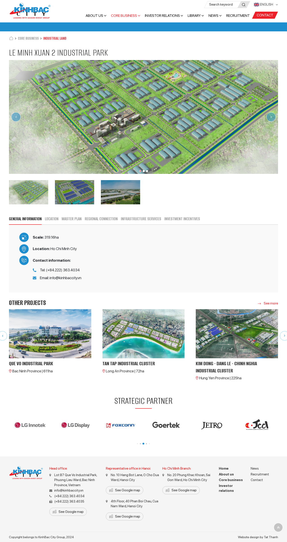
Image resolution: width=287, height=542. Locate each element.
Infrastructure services (141, 219)
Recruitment (238, 15)
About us (94, 15)
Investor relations (226, 488)
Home (223, 468)
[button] (140, 171)
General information (25, 219)
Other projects (27, 302)
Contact (265, 15)
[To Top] (278, 527)
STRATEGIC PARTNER (143, 401)
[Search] (243, 4)
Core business (124, 15)
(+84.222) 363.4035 (69, 501)
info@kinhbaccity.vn (68, 490)
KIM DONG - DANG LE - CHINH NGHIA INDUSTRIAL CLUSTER (226, 367)
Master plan (72, 219)
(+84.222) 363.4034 (69, 496)
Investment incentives (182, 219)
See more (270, 303)
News (213, 15)
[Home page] (11, 38)
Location (52, 219)
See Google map (71, 512)
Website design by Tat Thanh (258, 537)
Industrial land (54, 38)
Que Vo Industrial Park (31, 363)
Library (194, 15)
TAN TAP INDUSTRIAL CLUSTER (128, 363)
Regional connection (101, 219)
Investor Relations (162, 15)
